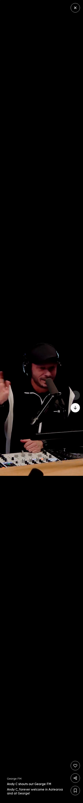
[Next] (75, 407)
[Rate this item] (75, 765)
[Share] (75, 778)
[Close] (75, 7)
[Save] (75, 790)
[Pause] (41, 401)
